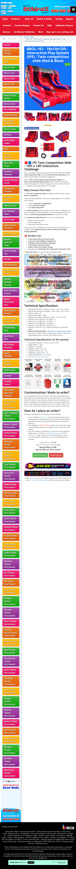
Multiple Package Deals (10, 60)
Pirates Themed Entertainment (10, 623)
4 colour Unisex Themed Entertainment (10, 404)
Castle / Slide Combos (9, 142)
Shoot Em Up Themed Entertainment (9, 773)
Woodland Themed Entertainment (9, 761)
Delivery (46, 837)
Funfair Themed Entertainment (10, 545)
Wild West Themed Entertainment (9, 750)
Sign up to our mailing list (60, 32)
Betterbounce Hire (41, 843)
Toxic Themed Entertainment (9, 691)
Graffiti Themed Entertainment (10, 554)
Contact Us (38, 25)
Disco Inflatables (10, 109)
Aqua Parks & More (9, 337)
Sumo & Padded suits (10, 252)
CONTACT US (32, 435)
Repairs (69, 19)
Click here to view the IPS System (59, 331)
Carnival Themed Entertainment (10, 434)
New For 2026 (9, 67)
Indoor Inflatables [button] (11, 115)
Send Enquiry (56, 455)
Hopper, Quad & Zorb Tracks (10, 227)
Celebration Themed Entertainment (9, 444)
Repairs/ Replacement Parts (9, 302)
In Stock (7, 45)
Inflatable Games (10, 205)
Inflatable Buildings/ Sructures (8, 282)
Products (15, 19)
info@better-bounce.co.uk (54, 433)
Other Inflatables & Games (10, 292)
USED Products (9, 370)
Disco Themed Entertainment (9, 503)
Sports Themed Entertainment (10, 671)
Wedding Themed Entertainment (10, 740)
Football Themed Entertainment (10, 537)
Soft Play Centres (10, 265)
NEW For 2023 (9, 84)
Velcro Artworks (10, 129)
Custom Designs (22, 25)
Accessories (8, 89)
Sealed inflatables (8, 355)
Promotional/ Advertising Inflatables (9, 392)
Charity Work (9, 831)
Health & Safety (44, 19)
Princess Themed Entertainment (10, 643)
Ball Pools (7, 134)
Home (5, 19)
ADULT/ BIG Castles (8, 164)
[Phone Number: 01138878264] (63, 11)
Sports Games (9, 219)
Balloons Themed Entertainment (10, 426)
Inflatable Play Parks (9, 329)
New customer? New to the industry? (48, 831)
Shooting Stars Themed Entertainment (9, 661)
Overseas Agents (19, 837)
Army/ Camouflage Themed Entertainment (11, 416)
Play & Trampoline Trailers (11, 272)
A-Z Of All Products (7, 383)
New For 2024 (9, 78)
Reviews (6, 32)
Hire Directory (60, 835)
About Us (29, 19)
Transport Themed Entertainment (9, 701)
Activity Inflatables (8, 156)
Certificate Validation (24, 32)
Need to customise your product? (25, 831)
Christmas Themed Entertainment (9, 456)
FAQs (49, 25)
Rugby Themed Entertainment (9, 651)
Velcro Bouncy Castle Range (9, 122)
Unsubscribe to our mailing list (22, 835)
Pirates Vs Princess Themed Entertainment (10, 632)
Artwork (7, 25)
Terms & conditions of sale (34, 837)
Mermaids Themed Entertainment (9, 601)
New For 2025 (9, 73)
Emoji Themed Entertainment (9, 511)
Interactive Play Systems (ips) (10, 320)
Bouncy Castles (9, 104)
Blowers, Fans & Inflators (10, 97)
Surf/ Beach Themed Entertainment (9, 681)
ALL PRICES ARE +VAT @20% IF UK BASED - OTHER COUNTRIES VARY (38, 838)
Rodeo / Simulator (11, 233)
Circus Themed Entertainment (9, 466)
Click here (33, 478)
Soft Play (7, 259)
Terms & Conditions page (39, 480)
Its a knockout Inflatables (9, 190)
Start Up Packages (7, 52)
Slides (6, 148)
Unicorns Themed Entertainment (10, 723)
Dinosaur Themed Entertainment (10, 494)
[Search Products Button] (4, 38)
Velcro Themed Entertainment (9, 731)
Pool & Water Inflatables (9, 346)
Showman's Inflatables (8, 173)
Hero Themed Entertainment (9, 574)
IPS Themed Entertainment (9, 582)
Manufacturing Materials (9, 312)
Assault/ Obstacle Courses (11, 181)
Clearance (7, 375)
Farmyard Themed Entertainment (11, 528)
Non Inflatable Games (9, 213)
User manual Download (37, 833)
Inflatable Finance (64, 25)
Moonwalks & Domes (9, 198)
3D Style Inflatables (8, 363)
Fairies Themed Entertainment (10, 520)
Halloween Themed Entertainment (9, 564)
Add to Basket (40, 455)
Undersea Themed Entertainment (9, 713)
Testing (59, 19)
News (40, 32)
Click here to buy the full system (38, 357)
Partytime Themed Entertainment (9, 612)
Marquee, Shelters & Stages (8, 242)
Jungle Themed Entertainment (10, 591)
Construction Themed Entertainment (9, 476)
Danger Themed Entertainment (10, 486)
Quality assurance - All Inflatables (18, 833)
